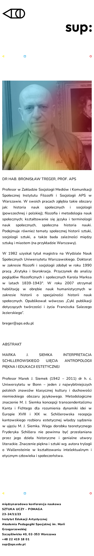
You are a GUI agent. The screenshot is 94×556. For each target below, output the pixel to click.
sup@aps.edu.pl (14, 544)
